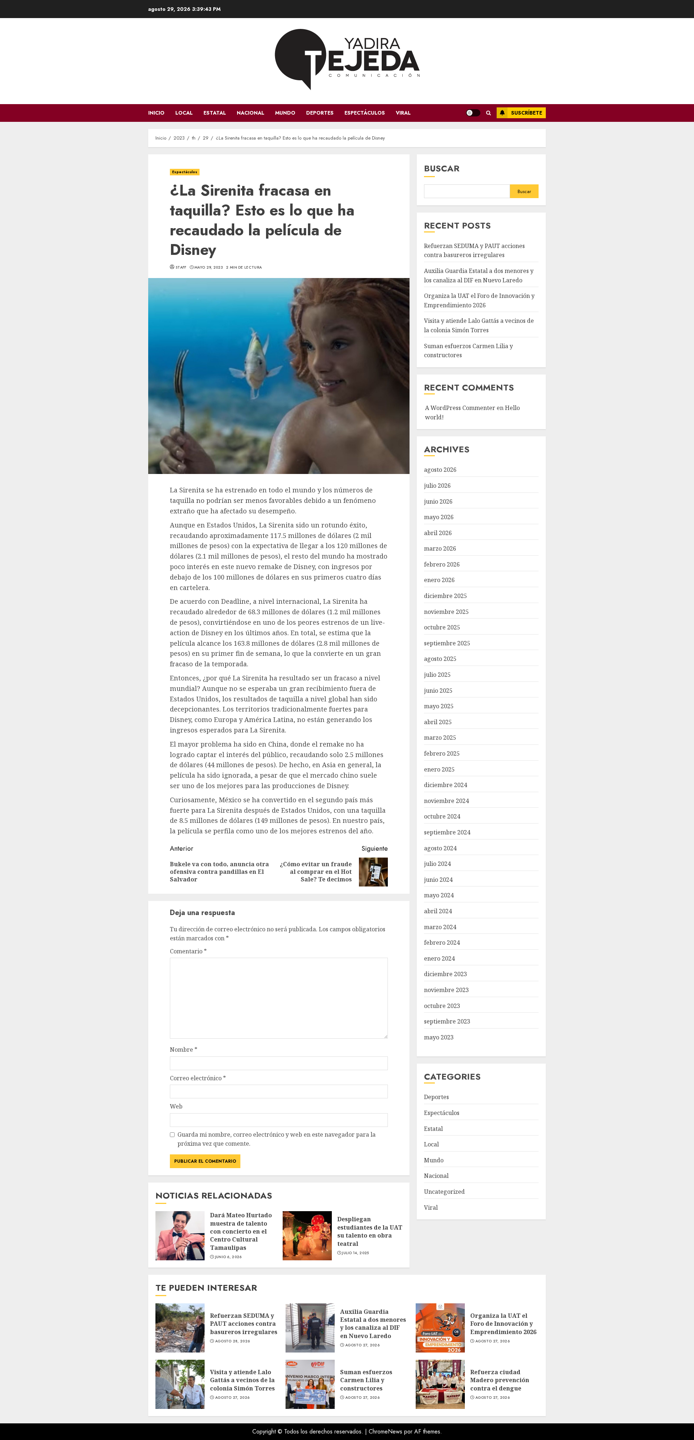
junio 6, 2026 (228, 1257)
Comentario (188, 951)
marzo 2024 (440, 927)
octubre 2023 (442, 1006)
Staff (181, 267)
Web (176, 1106)
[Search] (488, 113)
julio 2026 (437, 486)
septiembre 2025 (447, 643)
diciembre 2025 (445, 596)
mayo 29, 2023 (208, 267)
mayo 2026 (439, 517)
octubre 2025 (442, 627)
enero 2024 (439, 958)
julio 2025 (437, 675)
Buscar (441, 168)
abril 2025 (438, 722)
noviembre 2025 (446, 612)
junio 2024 (438, 880)
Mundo (285, 112)
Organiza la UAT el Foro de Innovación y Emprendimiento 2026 (440, 1328)
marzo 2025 (440, 738)
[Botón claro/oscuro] (473, 112)
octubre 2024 (442, 817)
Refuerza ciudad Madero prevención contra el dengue (440, 1384)
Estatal (215, 112)
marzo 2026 (440, 548)
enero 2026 (439, 580)
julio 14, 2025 (355, 1253)
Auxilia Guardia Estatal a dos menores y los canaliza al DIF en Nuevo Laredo (310, 1328)
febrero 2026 (442, 564)
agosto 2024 (440, 848)
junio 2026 (438, 501)
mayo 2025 (439, 706)
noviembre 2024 (446, 801)
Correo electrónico (198, 1078)
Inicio (156, 112)
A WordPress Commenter (460, 408)
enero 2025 (439, 769)
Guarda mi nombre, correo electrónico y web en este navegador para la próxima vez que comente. (276, 1139)
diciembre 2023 (445, 974)
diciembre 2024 (445, 785)
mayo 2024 (439, 896)
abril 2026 (438, 533)
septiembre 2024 (447, 832)
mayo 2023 (439, 1037)
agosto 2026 (440, 470)
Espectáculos (364, 112)
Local (184, 112)
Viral (403, 112)
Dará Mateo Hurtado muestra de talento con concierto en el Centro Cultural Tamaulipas (180, 1235)
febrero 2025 (442, 753)
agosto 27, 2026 (362, 1345)
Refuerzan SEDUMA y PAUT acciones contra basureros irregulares (180, 1328)
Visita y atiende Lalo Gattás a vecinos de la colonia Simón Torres (180, 1384)
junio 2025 (438, 691)
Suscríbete (526, 112)
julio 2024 (437, 864)
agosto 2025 (440, 659)
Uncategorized (444, 1192)
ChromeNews (385, 1431)
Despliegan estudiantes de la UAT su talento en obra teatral (307, 1235)
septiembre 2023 (447, 1021)
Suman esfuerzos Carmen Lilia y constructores (310, 1384)
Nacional (250, 112)
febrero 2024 (442, 943)
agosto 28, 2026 (232, 1341)
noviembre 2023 (446, 990)
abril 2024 (438, 911)
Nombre (183, 1050)
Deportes (320, 112)
